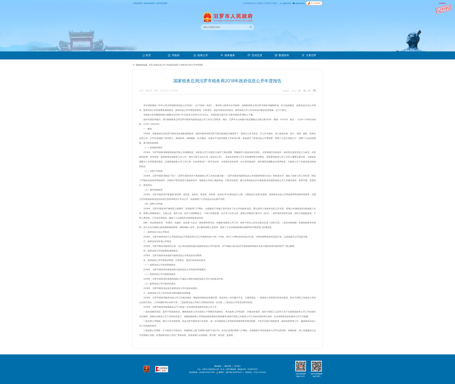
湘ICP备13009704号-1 (235, 372)
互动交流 (256, 55)
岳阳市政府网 (161, 3)
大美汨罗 (310, 55)
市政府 (175, 55)
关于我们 (237, 366)
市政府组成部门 (173, 65)
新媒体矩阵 (300, 3)
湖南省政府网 (149, 3)
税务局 (184, 65)
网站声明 (227, 366)
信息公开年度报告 (195, 65)
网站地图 (217, 366)
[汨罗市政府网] (228, 17)
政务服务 (229, 55)
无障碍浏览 (286, 3)
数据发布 (283, 55)
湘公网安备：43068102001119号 (202, 372)
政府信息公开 (159, 65)
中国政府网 (137, 3)
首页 (148, 55)
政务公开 (202, 55)
